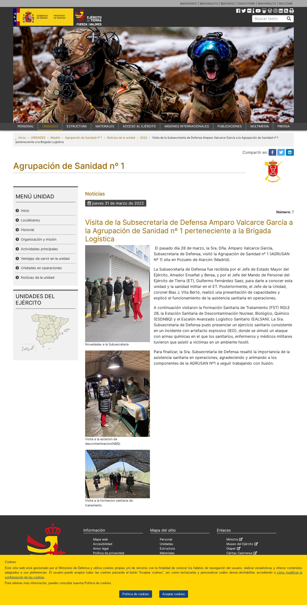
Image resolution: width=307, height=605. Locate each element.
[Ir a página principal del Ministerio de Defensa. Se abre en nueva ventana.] (43, 16)
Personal (166, 539)
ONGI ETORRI (246, 3)
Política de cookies (135, 594)
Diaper (231, 548)
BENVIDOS (228, 3)
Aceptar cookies (173, 594)
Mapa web (100, 539)
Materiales (167, 553)
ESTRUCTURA (77, 126)
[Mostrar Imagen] (117, 293)
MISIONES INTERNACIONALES (187, 126)
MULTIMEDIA (259, 126)
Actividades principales (38, 249)
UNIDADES (50, 126)
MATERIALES (104, 126)
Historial (26, 230)
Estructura (167, 548)
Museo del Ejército (239, 544)
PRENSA (283, 126)
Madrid (55, 137)
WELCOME (286, 3)
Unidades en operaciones (40, 268)
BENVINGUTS (209, 3)
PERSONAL (26, 126)
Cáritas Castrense (239, 553)
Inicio (22, 137)
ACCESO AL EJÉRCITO (139, 126)
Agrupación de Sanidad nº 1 (83, 137)
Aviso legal (101, 548)
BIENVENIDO (188, 3)
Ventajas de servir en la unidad (44, 258)
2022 (143, 137)
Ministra (232, 539)
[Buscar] (289, 18)
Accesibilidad (102, 544)
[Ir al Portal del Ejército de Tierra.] (94, 16)
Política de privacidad (108, 553)
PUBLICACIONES (230, 126)
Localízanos (29, 220)
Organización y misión (37, 239)
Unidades (166, 544)
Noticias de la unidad (121, 137)
